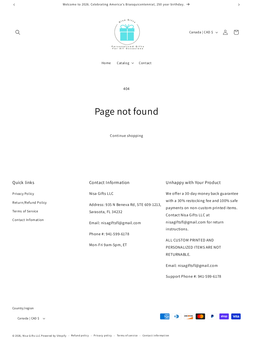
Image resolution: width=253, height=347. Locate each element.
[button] (17, 32)
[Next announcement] (238, 4)
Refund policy (80, 335)
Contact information (156, 335)
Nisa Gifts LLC (31, 335)
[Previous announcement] (14, 4)
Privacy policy (103, 335)
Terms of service (127, 335)
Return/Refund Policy (29, 202)
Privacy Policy (23, 193)
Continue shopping (126, 135)
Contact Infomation (28, 220)
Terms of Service (25, 211)
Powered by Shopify (53, 335)
